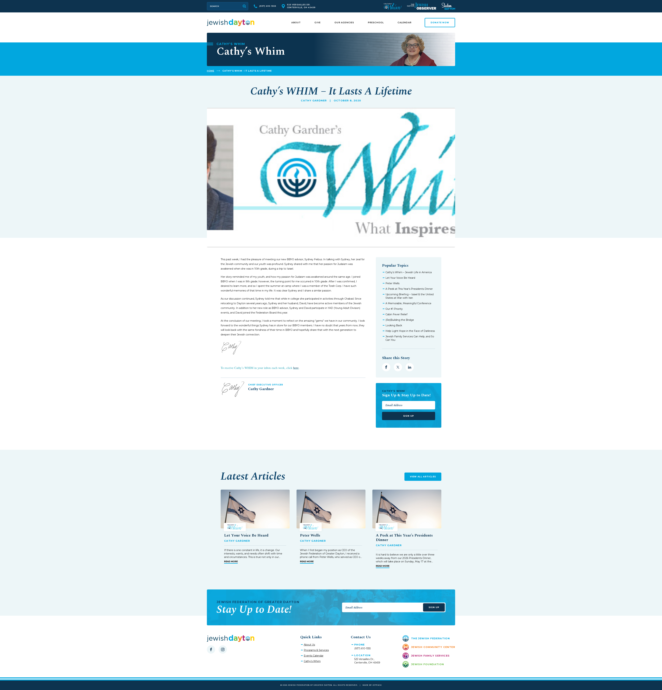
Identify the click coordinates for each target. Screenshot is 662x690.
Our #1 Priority (394, 308)
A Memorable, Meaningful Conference (408, 303)
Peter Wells (392, 283)
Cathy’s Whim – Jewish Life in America (408, 272)
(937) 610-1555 (267, 6)
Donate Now (440, 22)
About (296, 22)
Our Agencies (344, 22)
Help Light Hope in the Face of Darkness (410, 330)
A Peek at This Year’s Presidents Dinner (409, 288)
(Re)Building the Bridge (399, 319)
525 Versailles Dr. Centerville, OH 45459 (301, 6)
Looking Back (393, 325)
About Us (309, 644)
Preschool (376, 22)
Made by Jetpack (372, 685)
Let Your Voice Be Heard (400, 277)
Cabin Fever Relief (396, 314)
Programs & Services (316, 650)
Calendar (405, 22)
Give (317, 22)
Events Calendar (313, 655)
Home (210, 71)
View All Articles (423, 476)
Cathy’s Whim (312, 661)
